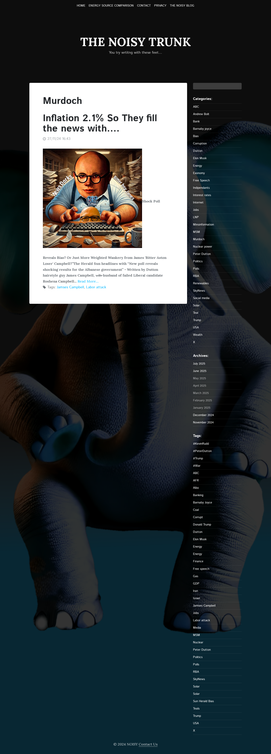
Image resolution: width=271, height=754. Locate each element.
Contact (144, 6)
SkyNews (199, 291)
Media (197, 628)
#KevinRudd (201, 444)
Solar (196, 305)
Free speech (201, 569)
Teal (195, 313)
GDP (196, 584)
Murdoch (199, 239)
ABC (196, 107)
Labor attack (96, 287)
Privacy (160, 6)
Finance (198, 561)
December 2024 (203, 415)
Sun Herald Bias (203, 701)
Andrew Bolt (201, 114)
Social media (201, 298)
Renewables (201, 283)
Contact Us (148, 744)
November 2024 (203, 422)
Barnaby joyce (202, 129)
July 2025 (199, 364)
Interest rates (202, 195)
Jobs (196, 210)
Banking (198, 495)
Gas (195, 576)
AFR (196, 480)
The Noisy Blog (182, 6)
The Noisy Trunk (135, 41)
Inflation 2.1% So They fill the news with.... (100, 124)
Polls (196, 269)
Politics (198, 261)
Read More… (88, 281)
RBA (196, 276)
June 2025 (199, 371)
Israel (196, 598)
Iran (195, 591)
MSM (196, 232)
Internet (198, 202)
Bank (196, 121)
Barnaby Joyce (202, 502)
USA (196, 327)
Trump (197, 320)
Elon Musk (200, 158)
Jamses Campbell (70, 287)
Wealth (197, 335)
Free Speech (201, 180)
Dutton (197, 151)
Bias (196, 136)
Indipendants (201, 188)
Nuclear (198, 642)
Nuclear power (202, 247)
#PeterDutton (202, 451)
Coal (196, 510)
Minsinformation (203, 225)
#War (196, 466)
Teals (196, 709)
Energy (197, 166)
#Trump (198, 458)
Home (81, 6)
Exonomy (199, 173)
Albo (196, 488)
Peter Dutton (202, 254)
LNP (196, 217)
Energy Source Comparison (111, 6)
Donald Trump (202, 525)
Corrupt (198, 517)
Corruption (200, 143)
